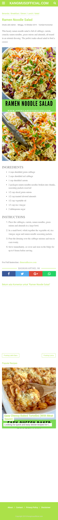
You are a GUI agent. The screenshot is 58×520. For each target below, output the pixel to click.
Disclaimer (45, 507)
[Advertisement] (29, 468)
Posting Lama (49, 355)
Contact (19, 507)
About (10, 507)
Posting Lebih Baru (11, 355)
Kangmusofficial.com (29, 3)
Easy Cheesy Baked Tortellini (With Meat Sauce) (28, 417)
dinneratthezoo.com (28, 262)
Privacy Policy (32, 507)
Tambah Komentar (46, 25)
